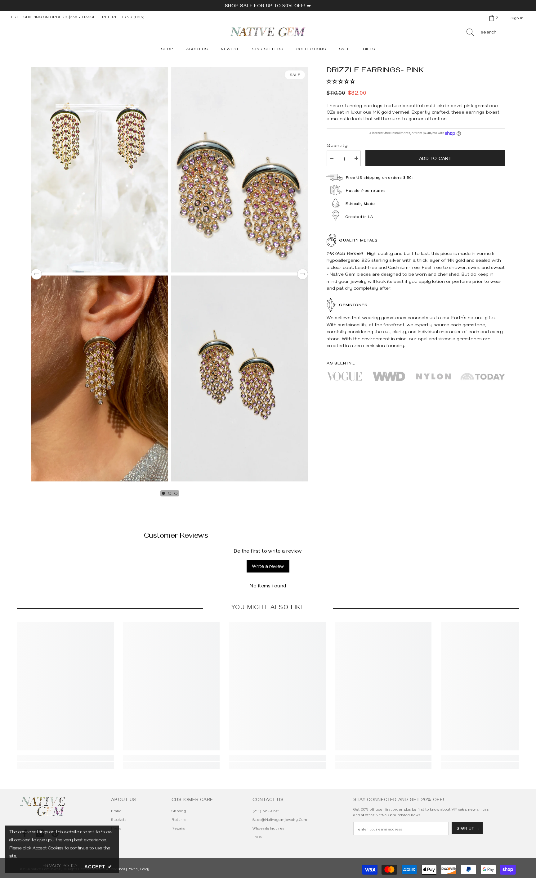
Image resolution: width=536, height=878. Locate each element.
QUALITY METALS (358, 240)
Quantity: (337, 146)
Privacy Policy (138, 870)
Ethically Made (360, 204)
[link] (65, 758)
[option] (99, 274)
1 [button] (163, 493)
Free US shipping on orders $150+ (380, 178)
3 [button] (175, 493)
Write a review (268, 567)
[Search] (499, 33)
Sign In (517, 18)
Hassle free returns (366, 191)
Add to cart (435, 159)
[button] (36, 274)
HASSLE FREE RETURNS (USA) (113, 18)
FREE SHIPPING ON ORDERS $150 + (46, 18)
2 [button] (169, 493)
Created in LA (359, 217)
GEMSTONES (353, 305)
